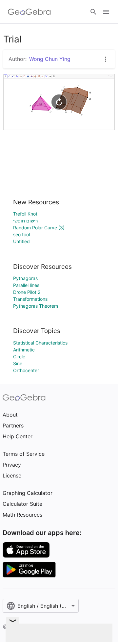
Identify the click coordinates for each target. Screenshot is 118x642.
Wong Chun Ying (49, 59)
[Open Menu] (106, 12)
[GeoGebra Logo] (29, 12)
